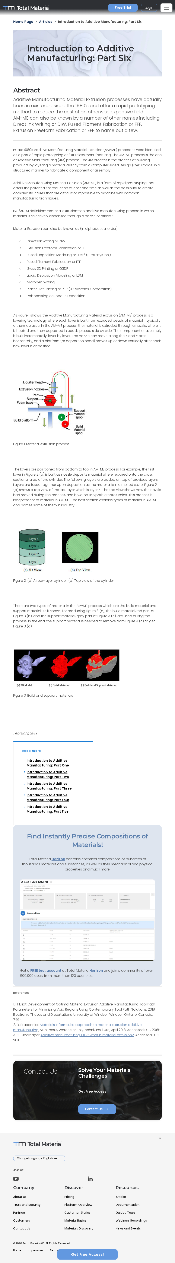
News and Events (128, 1228)
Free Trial (123, 7)
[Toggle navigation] (166, 7)
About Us (19, 1197)
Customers (21, 1220)
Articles (121, 1197)
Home (17, 1250)
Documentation (128, 1205)
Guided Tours (126, 1212)
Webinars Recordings (131, 1220)
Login (149, 7)
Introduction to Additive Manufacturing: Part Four (48, 797)
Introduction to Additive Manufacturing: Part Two (48, 774)
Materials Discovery (78, 1228)
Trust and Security (27, 1205)
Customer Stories (77, 1212)
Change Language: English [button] (35, 1158)
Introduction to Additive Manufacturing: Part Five (48, 809)
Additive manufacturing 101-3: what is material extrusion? (87, 1035)
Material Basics (75, 1220)
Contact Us (97, 1109)
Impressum (35, 1250)
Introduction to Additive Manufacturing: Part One (48, 763)
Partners (19, 1212)
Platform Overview (78, 1205)
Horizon (96, 970)
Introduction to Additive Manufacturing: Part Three (49, 786)
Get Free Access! (87, 1254)
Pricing (69, 1197)
